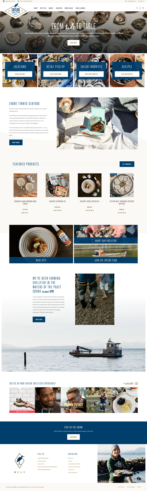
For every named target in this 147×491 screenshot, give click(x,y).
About (51, 8)
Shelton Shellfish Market (44, 470)
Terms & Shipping (131, 487)
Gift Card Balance (72, 472)
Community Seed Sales (74, 464)
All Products (126, 164)
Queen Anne (41, 464)
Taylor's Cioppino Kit (57, 201)
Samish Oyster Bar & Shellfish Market (47, 467)
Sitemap (139, 487)
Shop (36, 8)
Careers (59, 8)
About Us (70, 458)
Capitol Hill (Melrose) (43, 458)
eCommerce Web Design (33, 487)
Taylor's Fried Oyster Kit (90, 201)
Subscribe (75, 437)
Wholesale (69, 8)
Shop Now (73, 43)
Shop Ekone (17, 142)
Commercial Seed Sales (74, 467)
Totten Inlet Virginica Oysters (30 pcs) (122, 202)
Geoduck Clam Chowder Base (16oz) (25, 202)
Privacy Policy (121, 487)
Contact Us (71, 470)
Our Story (39, 319)
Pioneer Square (42, 461)
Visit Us (43, 8)
